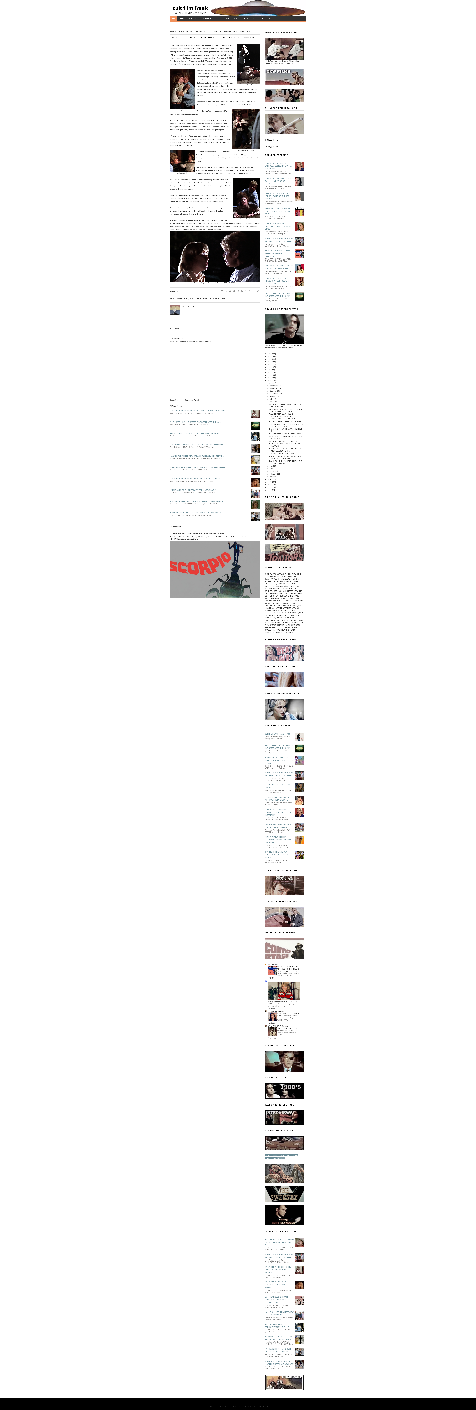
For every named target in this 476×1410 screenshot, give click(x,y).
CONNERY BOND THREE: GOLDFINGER (285, 421)
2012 (269, 485)
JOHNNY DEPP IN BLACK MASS (277, 734)
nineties (275, 1155)
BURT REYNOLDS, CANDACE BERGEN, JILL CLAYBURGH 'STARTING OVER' (276, 1300)
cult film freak (190, 8)
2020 (269, 370)
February (273, 474)
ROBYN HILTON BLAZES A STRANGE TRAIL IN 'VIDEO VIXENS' (195, 479)
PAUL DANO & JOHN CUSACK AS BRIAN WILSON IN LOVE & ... (285, 437)
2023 (269, 362)
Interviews (207, 19)
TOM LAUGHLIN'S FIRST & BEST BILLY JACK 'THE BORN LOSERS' (196, 513)
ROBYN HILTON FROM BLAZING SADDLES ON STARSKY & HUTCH (196, 501)
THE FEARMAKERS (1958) (287, 1028)
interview (241, 31)
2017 (269, 378)
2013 (269, 482)
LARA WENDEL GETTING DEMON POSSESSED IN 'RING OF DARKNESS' (278, 181)
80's (219, 19)
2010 (269, 490)
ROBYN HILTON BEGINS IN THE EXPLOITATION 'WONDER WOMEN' (197, 411)
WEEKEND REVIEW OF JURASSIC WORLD (286, 434)
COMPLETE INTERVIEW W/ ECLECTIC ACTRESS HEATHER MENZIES (277, 854)
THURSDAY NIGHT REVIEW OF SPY (283, 454)
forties (282, 1155)
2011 (269, 487)
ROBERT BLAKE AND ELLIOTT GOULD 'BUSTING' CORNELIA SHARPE (198, 445)
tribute (247, 31)
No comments (206, 31)
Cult (236, 19)
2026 (269, 354)
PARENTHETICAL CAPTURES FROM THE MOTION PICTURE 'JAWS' (285, 410)
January (273, 476)
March (272, 471)
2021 (269, 367)
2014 (269, 479)
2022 (269, 364)
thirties (295, 1155)
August (272, 396)
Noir (245, 19)
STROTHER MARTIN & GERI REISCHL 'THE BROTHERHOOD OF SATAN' (279, 760)
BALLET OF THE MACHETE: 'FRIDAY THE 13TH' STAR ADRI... (285, 462)
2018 (269, 375)
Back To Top (258, 1406)
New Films (193, 19)
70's (227, 19)
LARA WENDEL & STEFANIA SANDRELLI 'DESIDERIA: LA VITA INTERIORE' (278, 166)
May (271, 466)
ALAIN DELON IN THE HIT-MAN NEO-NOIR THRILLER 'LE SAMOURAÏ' (277, 253)
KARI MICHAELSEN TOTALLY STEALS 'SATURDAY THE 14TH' (194, 433)
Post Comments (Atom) (189, 400)
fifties (268, 1155)
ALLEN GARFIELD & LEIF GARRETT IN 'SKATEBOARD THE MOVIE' (196, 422)
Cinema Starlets (274, 981)
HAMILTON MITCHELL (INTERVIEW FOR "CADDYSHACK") (193, 490)
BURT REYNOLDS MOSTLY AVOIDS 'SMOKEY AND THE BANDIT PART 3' (279, 1242)
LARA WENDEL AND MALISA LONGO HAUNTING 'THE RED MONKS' (277, 196)
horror (235, 31)
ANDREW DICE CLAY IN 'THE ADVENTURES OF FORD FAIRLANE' (284, 417)
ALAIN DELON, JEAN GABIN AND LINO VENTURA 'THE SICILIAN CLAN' (278, 211)
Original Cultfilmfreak (276, 1011)
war (288, 1155)
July (271, 399)
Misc (255, 19)
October (273, 391)
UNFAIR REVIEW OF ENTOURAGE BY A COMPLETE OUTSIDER (285, 457)
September (274, 394)
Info (182, 19)
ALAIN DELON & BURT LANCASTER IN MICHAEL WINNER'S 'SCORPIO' (198, 533)
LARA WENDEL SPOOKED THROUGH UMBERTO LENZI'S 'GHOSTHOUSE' (277, 281)
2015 (270, 383)
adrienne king (218, 31)
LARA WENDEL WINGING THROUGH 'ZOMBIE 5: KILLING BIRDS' (278, 226)
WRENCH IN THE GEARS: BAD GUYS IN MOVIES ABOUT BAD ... (285, 450)
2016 (269, 380)
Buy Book (266, 19)
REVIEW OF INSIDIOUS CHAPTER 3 (283, 441)
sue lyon (281, 1158)
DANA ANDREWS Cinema (278, 1026)
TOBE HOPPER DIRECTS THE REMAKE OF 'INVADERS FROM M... (286, 425)
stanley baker (271, 1158)
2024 (269, 359)
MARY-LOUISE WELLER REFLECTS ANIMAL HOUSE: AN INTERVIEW (197, 456)
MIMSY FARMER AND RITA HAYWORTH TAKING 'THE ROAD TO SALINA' (278, 839)
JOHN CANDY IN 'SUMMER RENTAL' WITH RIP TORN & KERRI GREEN (197, 467)
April (271, 469)
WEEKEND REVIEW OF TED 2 (281, 414)
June (271, 401)
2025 (269, 356)
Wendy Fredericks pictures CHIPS (281, 1002)
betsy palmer (227, 31)
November (274, 388)
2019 (269, 372)
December (274, 386)
